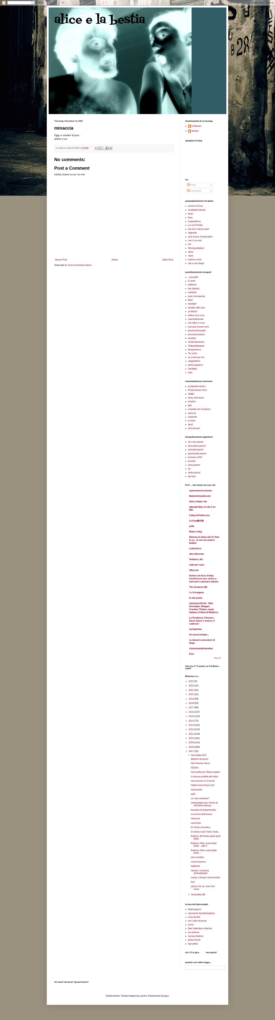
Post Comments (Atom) (79, 265)
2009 (191, 742)
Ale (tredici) (194, 288)
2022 (191, 685)
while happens (195, 365)
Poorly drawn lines (197, 390)
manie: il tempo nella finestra (205, 877)
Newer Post (61, 259)
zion (190, 372)
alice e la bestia (99, 20)
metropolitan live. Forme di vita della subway (204, 804)
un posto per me (196, 357)
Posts (193, 185)
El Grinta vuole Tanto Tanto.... (205, 831)
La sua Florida (195, 225)
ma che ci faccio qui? (198, 229)
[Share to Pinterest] (111, 148)
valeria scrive (194, 259)
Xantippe (192, 368)
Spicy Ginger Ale (198, 501)
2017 (191, 707)
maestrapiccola (196, 319)
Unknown (196, 126)
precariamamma (196, 334)
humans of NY (195, 457)
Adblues (192, 284)
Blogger (165, 996)
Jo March (192, 311)
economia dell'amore (201, 814)
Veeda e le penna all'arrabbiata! (200, 871)
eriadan (192, 401)
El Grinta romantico (200, 827)
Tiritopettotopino (196, 346)
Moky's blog (195, 531)
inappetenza (194, 221)
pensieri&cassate (197, 330)
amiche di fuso (195, 206)
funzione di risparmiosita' (203, 810)
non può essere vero (198, 326)
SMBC (191, 394)
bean (190, 213)
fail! (190, 405)
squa (190, 255)
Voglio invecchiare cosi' (203, 785)
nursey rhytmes (196, 936)
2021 (191, 690)
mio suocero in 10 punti (203, 781)
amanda (192, 292)
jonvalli (191, 461)
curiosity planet (195, 449)
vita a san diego (196, 263)
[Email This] (96, 148)
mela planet (194, 465)
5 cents (191, 281)
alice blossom (196, 554)
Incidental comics (197, 386)
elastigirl (192, 303)
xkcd (190, 424)
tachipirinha (195, 629)
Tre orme (192, 353)
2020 (191, 694)
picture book (194, 940)
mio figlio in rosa (196, 323)
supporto (192, 417)
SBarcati (193, 570)
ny (189, 468)
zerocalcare (194, 428)
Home (115, 259)
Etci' (193, 882)
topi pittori (193, 943)
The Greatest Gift (198, 587)
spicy (190, 252)
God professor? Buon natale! (205, 772)
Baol (190, 300)
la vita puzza (195, 598)
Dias (190, 217)
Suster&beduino (196, 342)
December (196, 755)
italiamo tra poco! (199, 759)
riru (189, 244)
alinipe (195, 131)
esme (191, 924)
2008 (191, 747)
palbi (191, 526)
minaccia (195, 818)
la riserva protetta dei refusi (204, 776)
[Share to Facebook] (107, 148)
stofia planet (194, 472)
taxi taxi (192, 476)
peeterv (143, 996)
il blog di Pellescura (199, 515)
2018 (191, 703)
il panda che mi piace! (199, 409)
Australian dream (196, 210)
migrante (192, 232)
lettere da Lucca (196, 315)
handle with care (196, 307)
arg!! (193, 794)
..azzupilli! (193, 277)
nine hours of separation (200, 236)
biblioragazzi (194, 909)
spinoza (192, 413)
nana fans (196, 823)
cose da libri (194, 917)
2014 (191, 720)
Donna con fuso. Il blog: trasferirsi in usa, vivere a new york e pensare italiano (203, 578)
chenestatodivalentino (201, 648)
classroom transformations (201, 913)
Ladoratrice (195, 548)
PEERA (194, 767)
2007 (191, 751)
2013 (191, 725)
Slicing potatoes (196, 248)
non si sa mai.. (195, 240)
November (196, 894)
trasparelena (194, 349)
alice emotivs (197, 857)
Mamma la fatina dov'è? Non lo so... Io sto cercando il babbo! (204, 540)
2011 (191, 734)
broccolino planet (197, 446)
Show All (217, 658)
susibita (192, 338)
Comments (195, 191)
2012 (191, 729)
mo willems (193, 932)
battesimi (195, 866)
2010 (191, 738)
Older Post (167, 259)
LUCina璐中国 (196, 520)
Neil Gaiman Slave (200, 763)
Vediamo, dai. (196, 559)
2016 (191, 712)
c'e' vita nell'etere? (200, 798)
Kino (191, 654)
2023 (191, 681)
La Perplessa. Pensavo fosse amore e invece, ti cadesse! (202, 620)
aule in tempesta (196, 296)
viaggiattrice (194, 361)
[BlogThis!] (100, 148)
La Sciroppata (196, 592)
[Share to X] (104, 148)
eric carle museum (197, 920)
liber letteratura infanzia (200, 928)
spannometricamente (200, 490)
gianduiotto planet (197, 453)
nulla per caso (196, 564)
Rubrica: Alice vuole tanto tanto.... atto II (204, 844)
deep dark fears (196, 397)
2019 (191, 699)
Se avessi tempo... (199, 634)
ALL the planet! (195, 442)
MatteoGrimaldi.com (200, 496)
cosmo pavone (198, 861)
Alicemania (196, 789)
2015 (191, 716)
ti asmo (191, 420)
